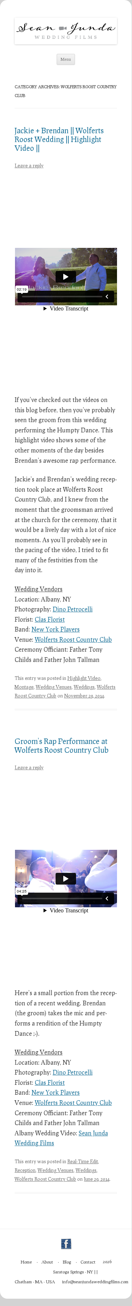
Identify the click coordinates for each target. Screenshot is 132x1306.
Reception (25, 1170)
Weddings (84, 687)
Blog (67, 1262)
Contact (87, 1262)
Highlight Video (84, 678)
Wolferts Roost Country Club (73, 639)
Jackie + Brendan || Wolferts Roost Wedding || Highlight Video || (59, 139)
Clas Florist (50, 619)
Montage (24, 687)
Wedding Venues (54, 687)
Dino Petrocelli (73, 609)
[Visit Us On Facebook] (66, 1248)
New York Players (55, 629)
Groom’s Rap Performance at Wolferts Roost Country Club (61, 745)
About (47, 1262)
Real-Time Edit (82, 1161)
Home (26, 1262)
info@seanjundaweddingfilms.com (95, 1281)
